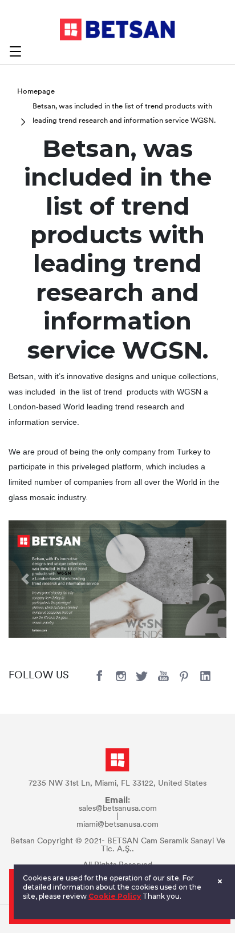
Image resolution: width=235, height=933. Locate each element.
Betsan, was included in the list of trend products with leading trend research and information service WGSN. (124, 114)
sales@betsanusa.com (118, 809)
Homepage (36, 91)
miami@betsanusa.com (117, 825)
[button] (25, 579)
